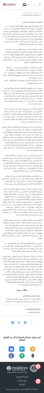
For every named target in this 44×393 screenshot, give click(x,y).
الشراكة (22, 384)
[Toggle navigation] (39, 5)
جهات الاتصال (22, 380)
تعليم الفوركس (27, 13)
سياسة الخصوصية (22, 377)
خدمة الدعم (37, 13)
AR (28, 4)
